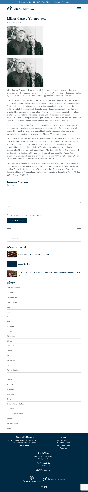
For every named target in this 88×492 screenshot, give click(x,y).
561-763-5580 (44, 466)
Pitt (8, 355)
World (9, 428)
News (9, 312)
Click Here (49, 2)
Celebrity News (12, 297)
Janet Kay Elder (25, 264)
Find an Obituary (63, 440)
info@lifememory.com (44, 470)
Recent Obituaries (63, 443)
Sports (9, 380)
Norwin (9, 331)
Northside (10, 326)
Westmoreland (12, 423)
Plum (9, 365)
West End (10, 418)
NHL (8, 322)
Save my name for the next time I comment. (25, 215)
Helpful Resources (63, 445)
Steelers (10, 385)
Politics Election (13, 370)
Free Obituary (12, 302)
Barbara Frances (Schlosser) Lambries (33, 254)
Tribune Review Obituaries (16, 404)
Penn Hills (10, 346)
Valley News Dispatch (15, 414)
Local (9, 307)
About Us (63, 448)
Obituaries (11, 336)
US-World (10, 409)
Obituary (10, 341)
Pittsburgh (11, 360)
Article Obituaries (13, 288)
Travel (9, 399)
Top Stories (11, 394)
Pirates (9, 351)
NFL (8, 317)
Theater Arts (12, 389)
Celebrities (11, 292)
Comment (11, 185)
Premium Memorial (13, 375)
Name (9, 206)
